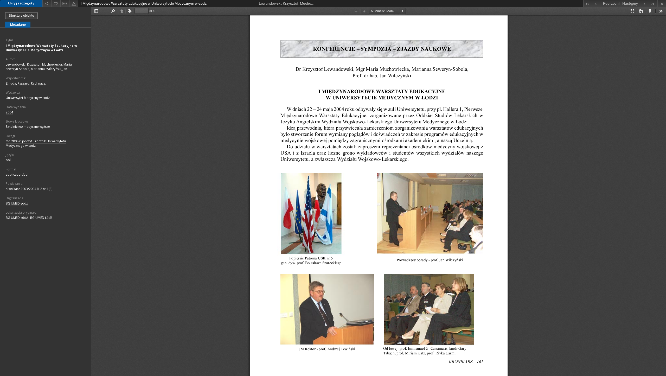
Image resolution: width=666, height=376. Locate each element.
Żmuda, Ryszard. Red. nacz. (26, 83)
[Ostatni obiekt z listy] (653, 3)
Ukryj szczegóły (21, 3)
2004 (9, 112)
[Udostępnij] (46, 3)
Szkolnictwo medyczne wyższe (28, 126)
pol (8, 160)
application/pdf (17, 174)
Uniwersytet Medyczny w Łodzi (28, 97)
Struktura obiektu (21, 15)
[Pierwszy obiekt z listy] (587, 3)
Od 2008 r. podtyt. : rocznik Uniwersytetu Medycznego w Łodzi (36, 143)
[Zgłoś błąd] (73, 3)
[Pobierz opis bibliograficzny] (64, 3)
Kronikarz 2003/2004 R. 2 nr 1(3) (29, 189)
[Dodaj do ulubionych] (55, 3)
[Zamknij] (661, 3)
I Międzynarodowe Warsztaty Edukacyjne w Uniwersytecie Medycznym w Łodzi (41, 47)
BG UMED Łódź (17, 203)
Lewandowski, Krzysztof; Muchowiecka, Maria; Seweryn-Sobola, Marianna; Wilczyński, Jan (39, 66)
